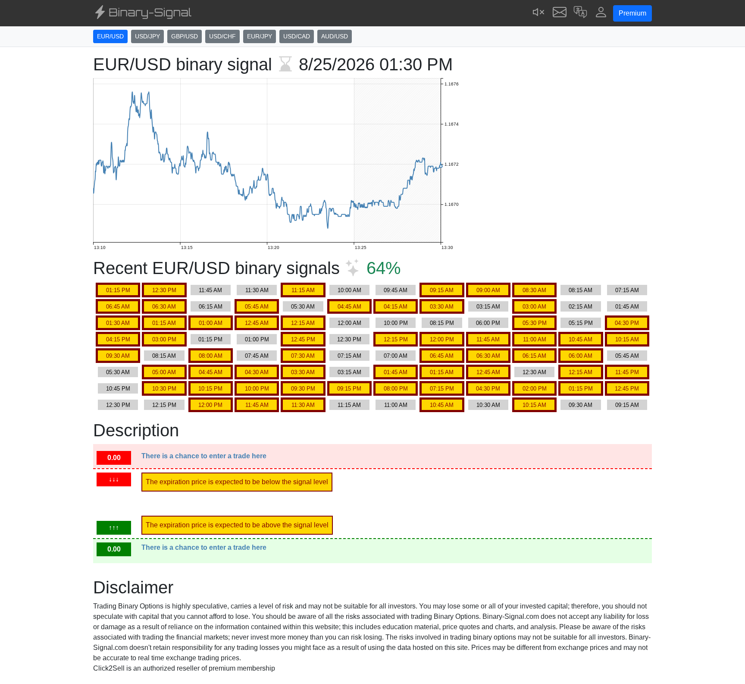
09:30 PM (303, 388)
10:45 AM (580, 339)
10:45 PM (118, 388)
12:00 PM (442, 339)
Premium (632, 13)
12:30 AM (534, 372)
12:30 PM (164, 290)
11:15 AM (303, 290)
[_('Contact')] (559, 13)
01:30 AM (118, 323)
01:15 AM (164, 323)
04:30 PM (627, 323)
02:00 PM (535, 388)
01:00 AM (210, 323)
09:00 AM (488, 290)
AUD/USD (334, 36)
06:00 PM (488, 323)
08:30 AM (534, 290)
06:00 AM (580, 356)
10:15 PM (210, 388)
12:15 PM (396, 339)
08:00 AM (210, 356)
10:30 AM (488, 405)
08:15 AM (580, 290)
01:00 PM (257, 339)
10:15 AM (627, 339)
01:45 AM (627, 306)
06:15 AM (210, 306)
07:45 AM (257, 356)
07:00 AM (395, 356)
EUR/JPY (259, 36)
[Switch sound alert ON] (539, 13)
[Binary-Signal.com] (142, 13)
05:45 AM (257, 306)
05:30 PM (535, 323)
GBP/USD (184, 36)
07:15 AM (627, 290)
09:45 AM (395, 290)
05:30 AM (303, 306)
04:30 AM (257, 372)
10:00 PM (396, 323)
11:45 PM (627, 372)
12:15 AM (303, 323)
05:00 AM (164, 372)
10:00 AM (349, 290)
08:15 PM (442, 323)
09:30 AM (118, 356)
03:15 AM (488, 306)
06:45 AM (118, 306)
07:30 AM (303, 356)
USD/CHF (222, 36)
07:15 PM (442, 388)
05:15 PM (581, 323)
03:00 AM (534, 306)
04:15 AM (395, 306)
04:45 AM (349, 306)
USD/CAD (296, 36)
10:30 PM (164, 388)
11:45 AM (210, 290)
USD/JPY (147, 36)
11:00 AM (534, 339)
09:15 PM (349, 388)
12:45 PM (303, 339)
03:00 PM (164, 339)
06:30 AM (164, 306)
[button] (580, 13)
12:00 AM (349, 323)
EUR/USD (110, 36)
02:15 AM (580, 306)
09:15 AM (442, 290)
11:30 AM (257, 290)
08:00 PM (396, 388)
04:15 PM (118, 339)
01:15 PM (118, 290)
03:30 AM (442, 306)
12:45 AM (257, 323)
